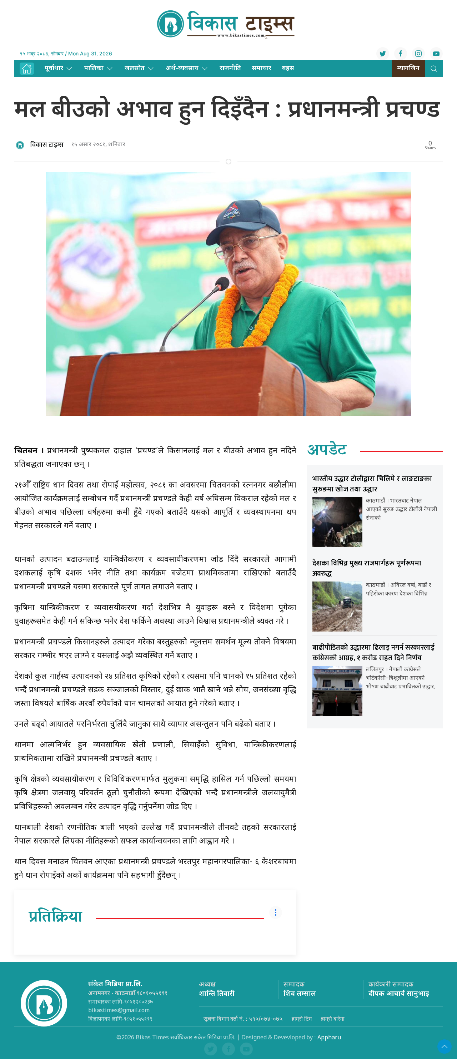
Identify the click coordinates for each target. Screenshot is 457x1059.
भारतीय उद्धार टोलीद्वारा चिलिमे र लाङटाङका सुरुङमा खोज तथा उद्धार (372, 484)
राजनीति (230, 68)
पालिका (94, 68)
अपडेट (327, 451)
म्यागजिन (408, 68)
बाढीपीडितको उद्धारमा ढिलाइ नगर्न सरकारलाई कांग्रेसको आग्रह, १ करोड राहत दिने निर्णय (373, 653)
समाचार (261, 68)
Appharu (329, 1038)
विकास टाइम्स (47, 145)
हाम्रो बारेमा (333, 1018)
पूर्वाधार (54, 68)
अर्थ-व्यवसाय (182, 68)
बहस (288, 68)
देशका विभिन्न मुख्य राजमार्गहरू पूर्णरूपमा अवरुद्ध (366, 568)
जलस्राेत (135, 68)
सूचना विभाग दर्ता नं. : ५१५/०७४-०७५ (243, 1018)
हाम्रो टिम (302, 1018)
